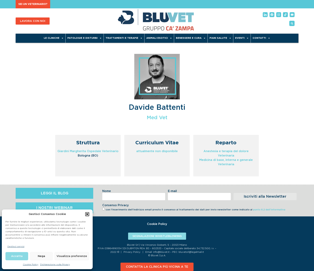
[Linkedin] (265, 14)
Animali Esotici (157, 38)
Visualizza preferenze (72, 256)
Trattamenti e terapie (122, 38)
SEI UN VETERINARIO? (32, 4)
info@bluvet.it (161, 252)
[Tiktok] (285, 14)
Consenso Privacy (115, 205)
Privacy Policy (132, 252)
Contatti (259, 38)
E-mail (172, 191)
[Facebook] (271, 14)
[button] (87, 214)
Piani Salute (218, 38)
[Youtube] (292, 14)
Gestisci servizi (15, 246)
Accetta (17, 256)
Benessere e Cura (189, 38)
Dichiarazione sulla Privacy (55, 264)
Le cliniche (51, 38)
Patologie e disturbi (82, 38)
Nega (41, 256)
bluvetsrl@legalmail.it (191, 252)
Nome (106, 191)
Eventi (240, 38)
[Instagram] (278, 14)
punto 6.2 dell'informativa (269, 210)
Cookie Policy (30, 264)
